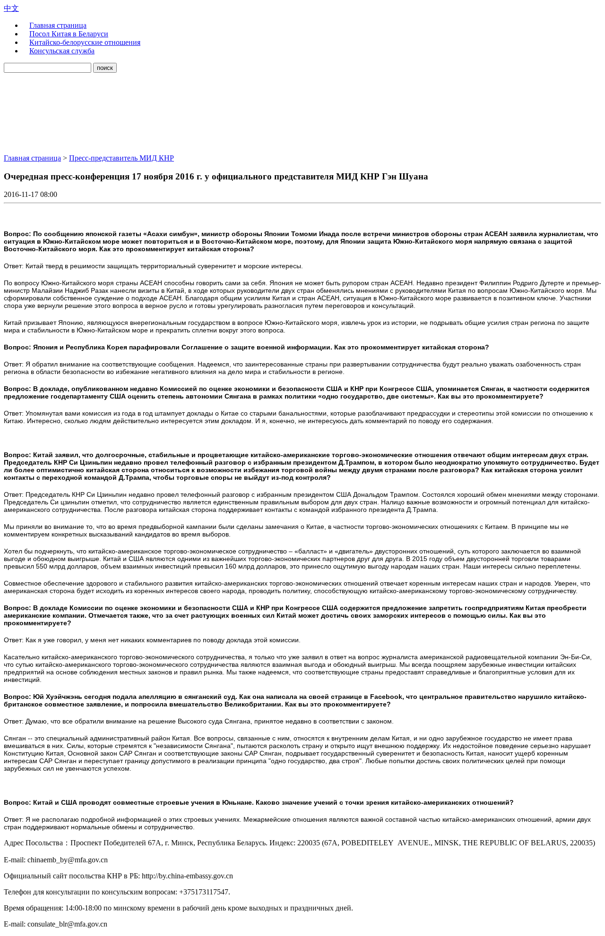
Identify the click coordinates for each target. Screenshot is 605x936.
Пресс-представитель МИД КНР (121, 158)
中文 (11, 8)
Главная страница (57, 25)
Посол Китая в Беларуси (68, 34)
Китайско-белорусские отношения (84, 42)
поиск (105, 67)
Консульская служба (62, 51)
